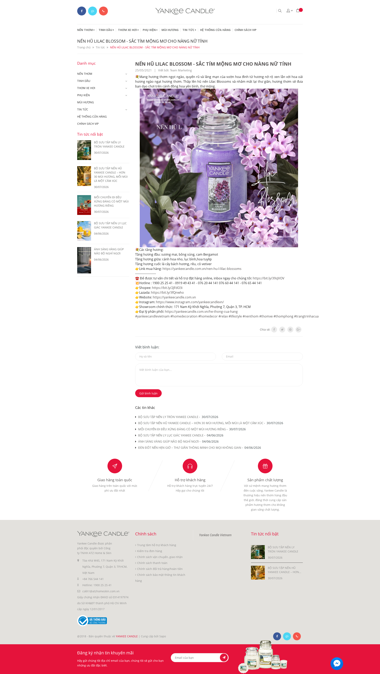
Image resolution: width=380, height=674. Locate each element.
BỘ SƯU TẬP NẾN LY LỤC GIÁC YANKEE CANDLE (170, 435)
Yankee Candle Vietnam (215, 535)
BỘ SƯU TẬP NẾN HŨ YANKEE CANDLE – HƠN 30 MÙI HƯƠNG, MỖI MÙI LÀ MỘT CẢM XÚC (200, 423)
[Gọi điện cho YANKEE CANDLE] (103, 11)
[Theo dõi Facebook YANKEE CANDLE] (81, 11)
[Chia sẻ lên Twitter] (282, 330)
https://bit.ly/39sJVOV (268, 278)
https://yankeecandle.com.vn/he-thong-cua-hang (201, 311)
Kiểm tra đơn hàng (149, 551)
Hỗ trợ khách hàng (190, 479)
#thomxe (266, 316)
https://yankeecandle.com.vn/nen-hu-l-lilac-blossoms (201, 269)
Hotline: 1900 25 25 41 (97, 585)
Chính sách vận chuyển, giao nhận (160, 557)
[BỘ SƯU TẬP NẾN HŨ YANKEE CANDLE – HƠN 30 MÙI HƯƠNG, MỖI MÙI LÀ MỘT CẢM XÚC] (258, 572)
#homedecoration (184, 316)
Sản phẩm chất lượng (265, 479)
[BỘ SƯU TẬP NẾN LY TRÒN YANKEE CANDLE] (258, 552)
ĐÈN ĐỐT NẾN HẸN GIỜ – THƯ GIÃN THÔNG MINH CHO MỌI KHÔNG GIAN (189, 448)
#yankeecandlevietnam (152, 316)
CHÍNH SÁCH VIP (245, 30)
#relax (223, 316)
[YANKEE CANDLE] (103, 534)
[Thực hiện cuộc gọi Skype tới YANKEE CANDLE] (287, 636)
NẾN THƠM (85, 30)
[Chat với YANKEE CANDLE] (92, 11)
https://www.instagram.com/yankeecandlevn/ (190, 302)
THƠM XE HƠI (128, 30)
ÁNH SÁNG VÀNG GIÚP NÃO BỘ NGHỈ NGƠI (168, 441)
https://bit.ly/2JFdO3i (167, 288)
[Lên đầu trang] (373, 667)
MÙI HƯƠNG (170, 30)
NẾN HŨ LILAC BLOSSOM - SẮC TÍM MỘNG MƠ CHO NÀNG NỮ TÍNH (213, 63)
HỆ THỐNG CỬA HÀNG (215, 30)
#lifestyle (235, 316)
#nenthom (250, 316)
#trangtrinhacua (306, 316)
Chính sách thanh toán (152, 563)
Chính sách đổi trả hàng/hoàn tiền (160, 569)
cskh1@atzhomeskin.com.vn (101, 591)
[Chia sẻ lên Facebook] (274, 330)
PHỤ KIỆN (150, 30)
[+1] (298, 330)
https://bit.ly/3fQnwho (167, 292)
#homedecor (208, 316)
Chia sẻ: (265, 329)
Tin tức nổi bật (90, 134)
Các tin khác (145, 407)
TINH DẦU (106, 30)
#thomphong (283, 316)
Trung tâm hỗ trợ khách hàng (156, 545)
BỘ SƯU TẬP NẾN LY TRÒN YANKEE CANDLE (168, 417)
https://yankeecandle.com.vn (174, 297)
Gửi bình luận (148, 393)
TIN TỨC (188, 30)
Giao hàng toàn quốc (114, 479)
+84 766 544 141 (93, 579)
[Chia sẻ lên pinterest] (290, 330)
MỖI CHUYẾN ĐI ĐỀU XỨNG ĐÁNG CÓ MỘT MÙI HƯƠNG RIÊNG (182, 429)
